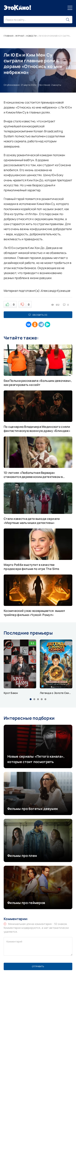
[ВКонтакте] (28, 324)
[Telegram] (41, 324)
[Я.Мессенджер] (47, 324)
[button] (31, 699)
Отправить (38, 966)
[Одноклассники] (35, 324)
